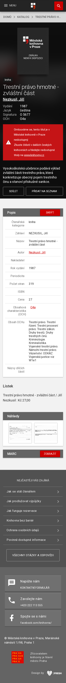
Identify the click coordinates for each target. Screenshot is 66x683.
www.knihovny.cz (34, 155)
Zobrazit (50, 453)
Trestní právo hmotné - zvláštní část (49, 17)
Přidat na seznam (44, 191)
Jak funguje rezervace (22, 511)
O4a (33, 307)
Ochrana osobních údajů (23, 530)
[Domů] (33, 6)
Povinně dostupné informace (26, 540)
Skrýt (50, 212)
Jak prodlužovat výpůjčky (24, 501)
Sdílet (13, 191)
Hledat (57, 6)
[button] (33, 51)
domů (7, 17)
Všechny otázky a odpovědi (33, 555)
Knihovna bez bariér (20, 520)
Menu (10, 5)
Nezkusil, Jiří (13, 99)
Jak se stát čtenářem (21, 491)
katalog (23, 17)
